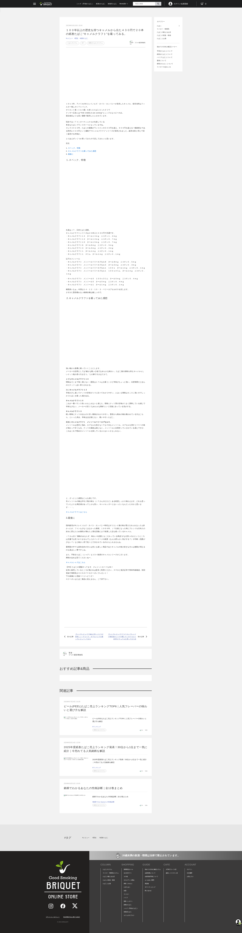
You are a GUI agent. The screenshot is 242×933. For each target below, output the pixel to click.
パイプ (126, 897)
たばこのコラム (72, 43)
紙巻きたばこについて (164, 54)
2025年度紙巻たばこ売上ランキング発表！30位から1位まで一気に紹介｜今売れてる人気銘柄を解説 (105, 749)
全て (83, 43)
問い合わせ (148, 890)
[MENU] (34, 4)
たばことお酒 (161, 38)
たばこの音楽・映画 (164, 35)
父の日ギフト (128, 873)
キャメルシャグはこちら (75, 562)
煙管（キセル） (128, 883)
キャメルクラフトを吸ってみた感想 (82, 151)
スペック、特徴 (74, 148)
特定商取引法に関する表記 (71, 917)
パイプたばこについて (164, 57)
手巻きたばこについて (164, 51)
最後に (70, 154)
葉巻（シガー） (128, 901)
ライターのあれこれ (164, 67)
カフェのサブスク (129, 915)
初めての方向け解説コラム (153, 869)
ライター (126, 894)
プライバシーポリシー (53, 917)
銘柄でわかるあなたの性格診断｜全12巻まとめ (93, 788)
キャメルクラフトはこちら (76, 512)
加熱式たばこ (112, 4)
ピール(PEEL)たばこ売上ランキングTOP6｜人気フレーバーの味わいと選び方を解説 (105, 708)
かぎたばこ (127, 887)
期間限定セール (128, 869)
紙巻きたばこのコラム (96, 43)
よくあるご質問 (149, 880)
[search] (158, 4)
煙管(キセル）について (165, 64)
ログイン (189, 869)
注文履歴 (189, 873)
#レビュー (69, 38)
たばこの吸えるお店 (164, 32)
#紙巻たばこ (84, 38)
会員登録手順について (151, 876)
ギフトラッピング (150, 887)
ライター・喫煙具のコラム (111, 873)
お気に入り (190, 876)
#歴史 (76, 38)
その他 (126, 876)
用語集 (147, 883)
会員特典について (150, 873)
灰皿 (125, 890)
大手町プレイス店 (171, 869)
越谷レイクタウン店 (172, 873)
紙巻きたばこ (100, 4)
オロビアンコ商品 (129, 880)
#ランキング (96, 726)
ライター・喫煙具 (163, 29)
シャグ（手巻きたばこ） (85, 4)
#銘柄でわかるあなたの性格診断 (103, 802)
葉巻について (161, 60)
